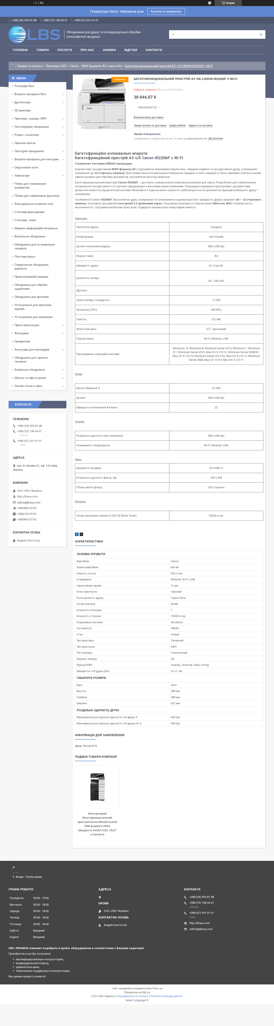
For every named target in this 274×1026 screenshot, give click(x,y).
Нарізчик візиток (25, 143)
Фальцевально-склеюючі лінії (34, 203)
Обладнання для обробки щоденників (31, 286)
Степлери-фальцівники (29, 212)
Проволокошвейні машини (31, 276)
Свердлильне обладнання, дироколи (32, 266)
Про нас (87, 50)
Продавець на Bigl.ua (137, 992)
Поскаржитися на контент (132, 996)
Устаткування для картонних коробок (33, 306)
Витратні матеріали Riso (30, 94)
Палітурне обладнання (29, 151)
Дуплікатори (22, 102)
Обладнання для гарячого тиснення (31, 359)
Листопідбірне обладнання (32, 126)
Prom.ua (157, 988)
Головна (20, 50)
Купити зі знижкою (166, 11)
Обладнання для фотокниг (32, 296)
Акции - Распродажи (29, 876)
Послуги (64, 50)
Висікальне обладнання (30, 236)
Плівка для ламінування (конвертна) (30, 185)
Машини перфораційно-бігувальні (36, 228)
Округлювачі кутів (26, 167)
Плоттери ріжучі (25, 256)
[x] (81, 535)
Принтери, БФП (56, 66)
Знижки (109, 50)
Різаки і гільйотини (27, 134)
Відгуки (130, 50)
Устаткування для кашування (33, 317)
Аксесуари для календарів (32, 349)
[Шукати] (261, 34)
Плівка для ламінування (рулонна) (37, 195)
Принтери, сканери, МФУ (30, 118)
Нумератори (22, 341)
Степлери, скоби (25, 220)
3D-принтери (23, 110)
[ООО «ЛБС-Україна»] (34, 34)
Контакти (154, 50)
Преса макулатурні (27, 325)
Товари (42, 50)
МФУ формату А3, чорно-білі (102, 66)
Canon (74, 66)
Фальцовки (22, 333)
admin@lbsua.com (28, 502)
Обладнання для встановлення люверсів (35, 246)
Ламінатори (22, 175)
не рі (190, 182)
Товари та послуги (30, 66)
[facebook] (77, 535)
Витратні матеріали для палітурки (37, 159)
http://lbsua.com (27, 496)
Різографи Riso (24, 86)
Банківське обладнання (30, 369)
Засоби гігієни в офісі (28, 386)
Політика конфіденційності (166, 996)
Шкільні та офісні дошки (30, 377)
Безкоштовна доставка (148, 117)
